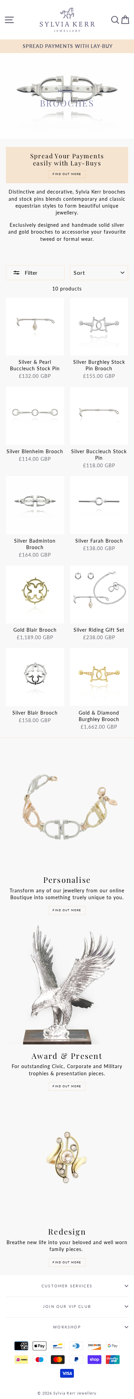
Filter (30, 272)
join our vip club (67, 1306)
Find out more (67, 910)
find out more (67, 1262)
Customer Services (67, 1286)
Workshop (67, 1327)
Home (65, 91)
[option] (67, 46)
